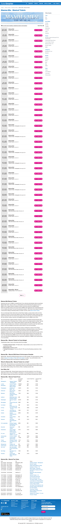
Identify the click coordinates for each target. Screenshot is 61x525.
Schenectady (3, 436)
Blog (22, 508)
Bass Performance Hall (13, 405)
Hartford (2, 397)
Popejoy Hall (12, 444)
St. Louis (3, 433)
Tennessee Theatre (12, 427)
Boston (2, 437)
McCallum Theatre (13, 445)
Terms (32, 502)
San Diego (3, 450)
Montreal (3, 393)
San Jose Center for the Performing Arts (13, 448)
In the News (23, 507)
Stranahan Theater (13, 440)
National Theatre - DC (34, 475)
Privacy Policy (33, 503)
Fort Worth (3, 405)
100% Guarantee (14, 506)
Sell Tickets (56, 3)
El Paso (2, 407)
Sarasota (3, 419)
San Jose (3, 447)
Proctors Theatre (13, 436)
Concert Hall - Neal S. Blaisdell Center (13, 455)
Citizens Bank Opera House (12, 438)
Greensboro (3, 429)
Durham (2, 413)
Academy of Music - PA (12, 389)
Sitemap (32, 508)
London (2, 384)
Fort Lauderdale (4, 423)
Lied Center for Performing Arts (13, 411)
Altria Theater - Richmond (13, 391)
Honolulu (3, 453)
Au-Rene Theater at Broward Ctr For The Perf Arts (13, 424)
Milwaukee (3, 385)
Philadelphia (3, 388)
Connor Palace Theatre (13, 417)
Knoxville (3, 427)
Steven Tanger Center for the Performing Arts (13, 431)
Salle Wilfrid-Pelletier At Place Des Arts (13, 394)
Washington (3, 399)
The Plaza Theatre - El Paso (13, 408)
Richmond (3, 390)
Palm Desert (3, 445)
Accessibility (33, 507)
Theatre (41, 3)
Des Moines (3, 441)
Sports (36, 3)
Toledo (2, 440)
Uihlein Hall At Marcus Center (13, 386)
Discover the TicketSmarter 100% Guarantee (30, 1)
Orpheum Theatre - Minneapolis (13, 382)
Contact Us (13, 502)
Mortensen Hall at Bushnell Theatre (13, 398)
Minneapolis (3, 381)
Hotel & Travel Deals (25, 506)
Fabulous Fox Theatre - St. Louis (13, 434)
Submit (43, 511)
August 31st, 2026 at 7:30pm (11, 358)
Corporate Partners (24, 502)
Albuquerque (3, 444)
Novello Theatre (21, 358)
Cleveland (3, 416)
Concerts (30, 3)
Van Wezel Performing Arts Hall (13, 420)
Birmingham (3, 402)
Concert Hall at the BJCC (35, 476)
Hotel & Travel (47, 3)
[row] (22, 30)
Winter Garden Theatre (34, 310)
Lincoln (2, 410)
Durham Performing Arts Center (13, 414)
